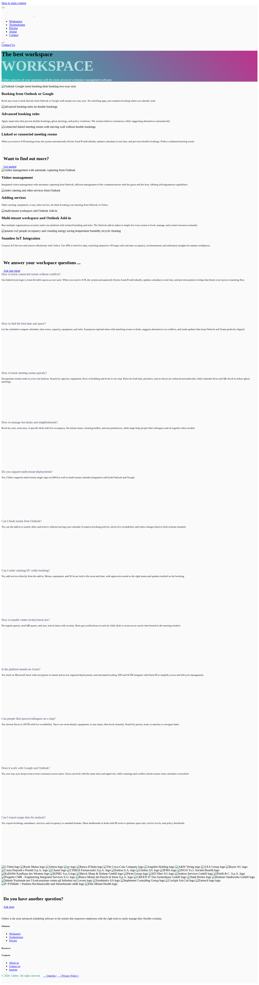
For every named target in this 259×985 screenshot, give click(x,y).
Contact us (14, 966)
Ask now (8, 906)
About (13, 31)
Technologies (17, 24)
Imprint (13, 969)
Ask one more (11, 270)
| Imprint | (50, 975)
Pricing (13, 28)
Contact (13, 35)
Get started (9, 166)
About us (14, 962)
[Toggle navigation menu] (3, 7)
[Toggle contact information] (3, 42)
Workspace (15, 21)
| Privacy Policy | (68, 975)
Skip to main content (14, 3)
